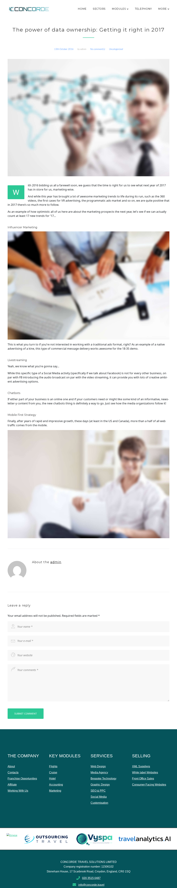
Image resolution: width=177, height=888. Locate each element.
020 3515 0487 (91, 878)
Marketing (55, 790)
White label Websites (145, 772)
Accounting (56, 784)
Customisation (99, 802)
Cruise (53, 772)
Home (82, 8)
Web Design (98, 766)
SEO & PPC (98, 790)
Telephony (143, 8)
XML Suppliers (141, 766)
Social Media (99, 796)
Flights (53, 766)
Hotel (52, 778)
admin (83, 48)
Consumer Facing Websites (149, 784)
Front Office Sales (143, 778)
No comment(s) (97, 48)
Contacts (13, 772)
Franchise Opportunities (22, 778)
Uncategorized (116, 48)
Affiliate (12, 784)
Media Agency (99, 772)
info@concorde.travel (91, 884)
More (162, 8)
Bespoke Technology (103, 778)
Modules (119, 8)
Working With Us (18, 790)
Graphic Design (100, 784)
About (11, 766)
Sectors (99, 8)
